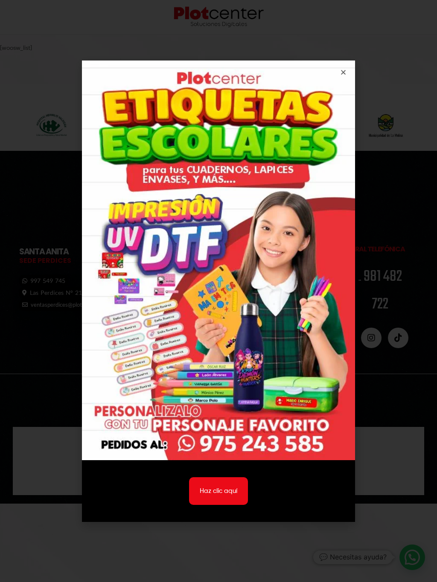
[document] (218, 291)
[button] (343, 72)
